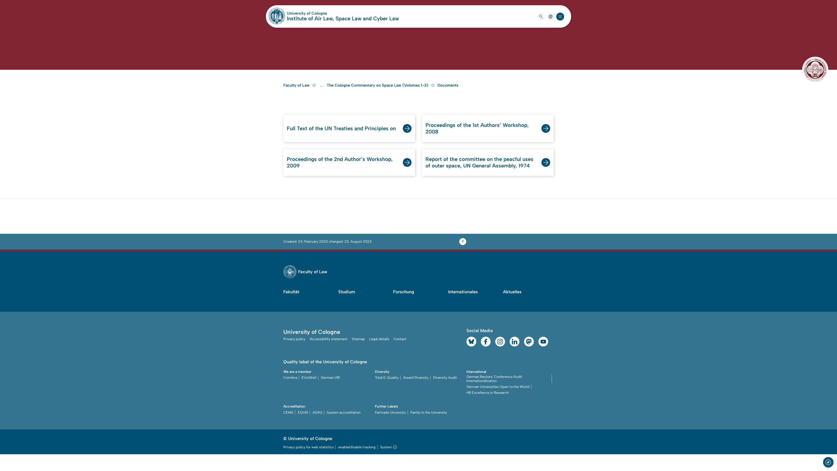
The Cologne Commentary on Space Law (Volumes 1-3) (378, 85)
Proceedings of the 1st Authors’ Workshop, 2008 (477, 128)
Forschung (403, 291)
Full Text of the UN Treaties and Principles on (341, 128)
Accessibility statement (328, 339)
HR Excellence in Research (487, 393)
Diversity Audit (445, 377)
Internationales (463, 291)
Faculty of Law (297, 85)
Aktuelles (512, 291)
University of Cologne (323, 13)
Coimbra (290, 377)
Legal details (379, 339)
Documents (447, 85)
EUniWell (309, 377)
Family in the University (428, 412)
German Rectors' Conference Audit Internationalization (494, 379)
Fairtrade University (390, 412)
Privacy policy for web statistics (308, 447)
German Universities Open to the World (497, 387)
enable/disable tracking (357, 447)
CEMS (288, 412)
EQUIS (303, 412)
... (322, 85)
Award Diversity (416, 377)
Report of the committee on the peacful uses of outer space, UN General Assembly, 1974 (479, 162)
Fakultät (291, 291)
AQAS (317, 412)
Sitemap (358, 339)
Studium (346, 291)
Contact (400, 339)
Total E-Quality (387, 377)
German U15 (330, 377)
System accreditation (344, 412)
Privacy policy (294, 339)
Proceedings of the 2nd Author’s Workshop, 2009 (340, 162)
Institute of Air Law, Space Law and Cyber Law (343, 18)
